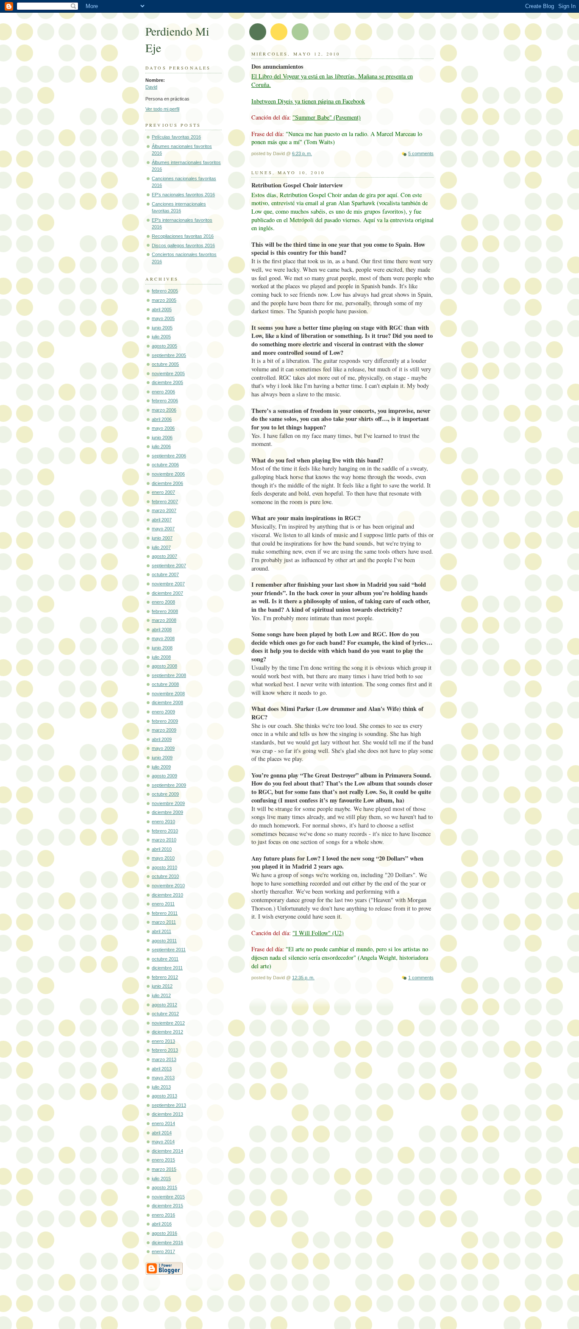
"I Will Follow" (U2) (318, 933)
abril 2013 (162, 1068)
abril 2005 (162, 309)
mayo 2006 (163, 428)
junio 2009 (162, 757)
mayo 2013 (163, 1077)
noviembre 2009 (168, 803)
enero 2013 (163, 1041)
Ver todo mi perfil (162, 108)
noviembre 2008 (168, 693)
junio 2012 (162, 986)
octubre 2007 (165, 574)
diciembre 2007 (167, 593)
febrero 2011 (165, 913)
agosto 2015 (164, 1187)
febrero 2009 (165, 721)
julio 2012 (161, 995)
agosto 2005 (164, 345)
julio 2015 (161, 1178)
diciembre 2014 (167, 1150)
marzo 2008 (164, 620)
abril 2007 (162, 519)
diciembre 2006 (167, 483)
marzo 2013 (164, 1059)
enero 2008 (163, 602)
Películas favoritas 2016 (176, 136)
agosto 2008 (164, 666)
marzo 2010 (164, 839)
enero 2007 (163, 492)
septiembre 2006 (169, 455)
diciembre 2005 (167, 382)
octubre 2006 (165, 464)
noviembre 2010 (168, 885)
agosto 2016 (164, 1233)
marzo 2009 (164, 730)
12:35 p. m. (303, 977)
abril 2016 (162, 1223)
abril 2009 (162, 739)
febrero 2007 (165, 501)
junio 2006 (162, 437)
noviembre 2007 (168, 583)
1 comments (421, 977)
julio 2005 (161, 336)
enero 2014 (163, 1123)
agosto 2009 (164, 775)
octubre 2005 (165, 364)
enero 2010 (163, 821)
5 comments (421, 153)
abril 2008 (162, 629)
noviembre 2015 (168, 1196)
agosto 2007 (164, 556)
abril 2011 (161, 931)
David (151, 86)
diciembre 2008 (167, 702)
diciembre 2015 (167, 1205)
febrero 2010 (165, 830)
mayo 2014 (163, 1141)
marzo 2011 (164, 922)
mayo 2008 (163, 638)
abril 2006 (162, 419)
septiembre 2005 (169, 355)
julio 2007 (161, 547)
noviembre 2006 (168, 473)
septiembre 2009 (169, 785)
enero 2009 (163, 711)
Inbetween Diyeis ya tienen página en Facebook (308, 101)
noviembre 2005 (168, 373)
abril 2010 (162, 849)
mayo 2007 (163, 528)
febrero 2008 (165, 611)
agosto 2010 (164, 867)
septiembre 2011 (169, 949)
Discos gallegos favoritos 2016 (183, 245)
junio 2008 (162, 647)
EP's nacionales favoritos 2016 (183, 194)
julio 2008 (161, 657)
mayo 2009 (163, 748)
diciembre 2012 (167, 1031)
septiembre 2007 (169, 565)
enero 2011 (163, 903)
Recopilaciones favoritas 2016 (183, 236)
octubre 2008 (165, 684)
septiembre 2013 (169, 1105)
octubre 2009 (165, 794)
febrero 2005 (165, 290)
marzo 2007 (164, 510)
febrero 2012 (165, 977)
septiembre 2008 (169, 675)
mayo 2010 (163, 858)
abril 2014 (162, 1132)
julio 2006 (161, 446)
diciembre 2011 (167, 967)
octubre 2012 (165, 1013)
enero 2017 (163, 1251)
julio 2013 (161, 1086)
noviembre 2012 (168, 1022)
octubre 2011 (165, 958)
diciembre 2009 (167, 812)
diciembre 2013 (167, 1114)
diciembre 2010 (167, 894)
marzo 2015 (164, 1169)
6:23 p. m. (302, 153)
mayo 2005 (163, 318)
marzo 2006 (164, 409)
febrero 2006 (165, 400)
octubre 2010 (165, 876)
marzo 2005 (164, 300)
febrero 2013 (165, 1050)
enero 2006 (163, 391)
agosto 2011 (164, 940)
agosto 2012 (164, 1004)
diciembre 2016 (167, 1242)
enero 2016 (163, 1215)
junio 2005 (162, 327)
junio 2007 (162, 538)
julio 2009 (161, 766)
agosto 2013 (164, 1095)
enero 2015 (163, 1159)
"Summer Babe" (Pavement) (326, 117)
